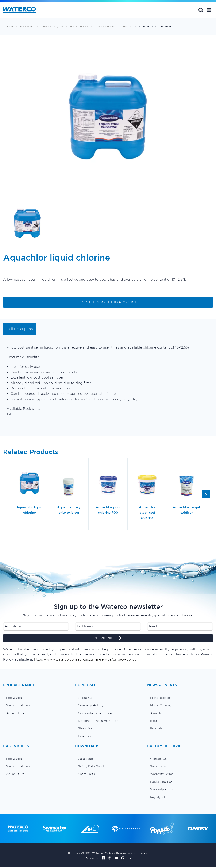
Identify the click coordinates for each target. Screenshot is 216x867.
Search (201, 10)
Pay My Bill (157, 797)
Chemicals (48, 26)
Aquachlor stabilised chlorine (147, 512)
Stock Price (86, 728)
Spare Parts (86, 774)
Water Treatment (18, 705)
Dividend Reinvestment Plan (98, 720)
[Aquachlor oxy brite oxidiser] (68, 483)
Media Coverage (161, 705)
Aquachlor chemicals (76, 26)
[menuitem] (36, 697)
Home (10, 26)
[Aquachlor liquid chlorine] (29, 483)
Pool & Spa (27, 26)
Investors (85, 736)
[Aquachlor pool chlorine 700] (108, 483)
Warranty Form (161, 789)
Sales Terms (158, 766)
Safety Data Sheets (92, 766)
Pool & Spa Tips (161, 781)
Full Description (20, 329)
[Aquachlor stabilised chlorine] (147, 483)
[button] (209, 10)
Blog (153, 720)
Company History (90, 705)
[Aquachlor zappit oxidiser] (186, 483)
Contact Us (158, 758)
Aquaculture (15, 713)
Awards (155, 713)
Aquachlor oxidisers (112, 26)
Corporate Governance (95, 713)
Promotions (158, 728)
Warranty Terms (161, 774)
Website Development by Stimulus (126, 853)
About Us (85, 697)
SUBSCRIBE (105, 638)
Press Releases (160, 697)
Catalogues (86, 758)
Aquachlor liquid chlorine (152, 26)
